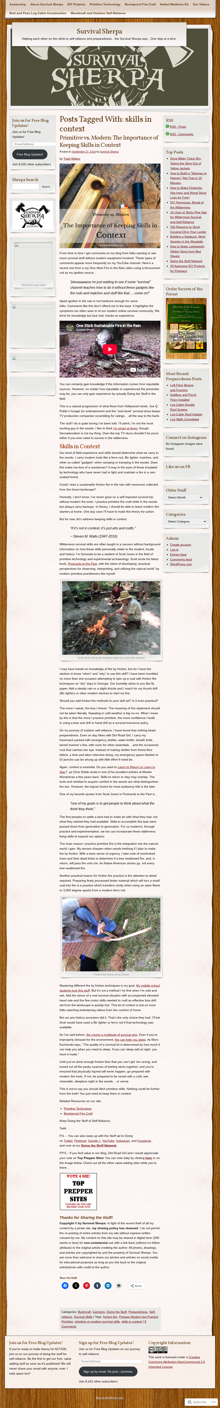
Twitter (68, 1140)
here (148, 1158)
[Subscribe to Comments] (167, 134)
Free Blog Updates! (30, 154)
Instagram (123, 1140)
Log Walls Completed (184, 419)
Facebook (144, 1140)
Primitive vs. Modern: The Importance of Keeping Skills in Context (109, 141)
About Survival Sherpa (46, 4)
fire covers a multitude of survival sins (111, 1034)
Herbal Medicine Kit (174, 4)
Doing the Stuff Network (186, 261)
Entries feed (178, 554)
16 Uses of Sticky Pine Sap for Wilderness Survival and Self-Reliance (188, 217)
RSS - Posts (178, 126)
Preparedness (138, 1312)
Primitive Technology (105, 4)
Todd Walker (72, 158)
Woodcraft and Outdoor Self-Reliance (98, 13)
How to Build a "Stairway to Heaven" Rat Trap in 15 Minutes (188, 178)
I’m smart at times (125, 428)
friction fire (110, 1316)
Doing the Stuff (117, 1312)
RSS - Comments (181, 134)
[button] (110, 206)
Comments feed (181, 559)
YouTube (108, 1140)
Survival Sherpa (99, 31)
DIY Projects (76, 4)
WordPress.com (181, 564)
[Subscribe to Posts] (167, 126)
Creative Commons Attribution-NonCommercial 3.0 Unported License (176, 1362)
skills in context (132, 1321)
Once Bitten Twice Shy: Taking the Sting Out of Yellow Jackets (186, 163)
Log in (174, 549)
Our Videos (201, 4)
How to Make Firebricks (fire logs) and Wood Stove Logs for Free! (188, 192)
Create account (180, 544)
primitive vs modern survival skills (97, 1321)
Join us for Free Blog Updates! (30, 123)
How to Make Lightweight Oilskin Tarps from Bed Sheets (187, 251)
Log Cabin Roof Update (186, 414)
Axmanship (17, 4)
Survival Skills (83, 1316)
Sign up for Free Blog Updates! (106, 1343)
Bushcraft (84, 1312)
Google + (94, 1140)
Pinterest (80, 1140)
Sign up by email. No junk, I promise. (108, 1371)
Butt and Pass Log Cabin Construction (37, 13)
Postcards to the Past (82, 563)
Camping (99, 1312)
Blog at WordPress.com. (110, 1397)
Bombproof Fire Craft (78, 1113)
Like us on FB (178, 467)
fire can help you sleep (130, 1039)
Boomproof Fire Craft (140, 4)
